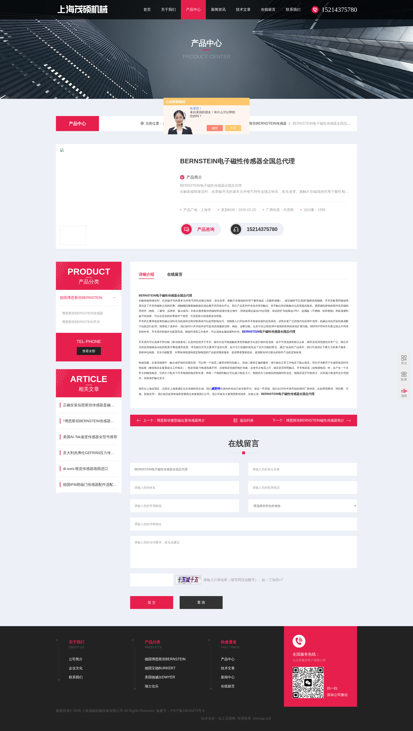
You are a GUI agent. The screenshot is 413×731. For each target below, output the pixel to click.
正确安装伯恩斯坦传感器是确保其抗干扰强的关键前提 (90, 405)
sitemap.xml (262, 718)
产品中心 (193, 10)
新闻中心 (228, 677)
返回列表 (247, 420)
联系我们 (293, 10)
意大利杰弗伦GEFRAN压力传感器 (90, 453)
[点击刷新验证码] (188, 580)
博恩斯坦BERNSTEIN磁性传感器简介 (315, 420)
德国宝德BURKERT (160, 668)
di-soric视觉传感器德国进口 (85, 469)
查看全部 (88, 351)
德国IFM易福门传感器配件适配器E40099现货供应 (90, 485)
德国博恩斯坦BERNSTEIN (81, 298)
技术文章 (243, 10)
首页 (147, 10)
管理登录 (244, 718)
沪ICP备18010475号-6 (187, 711)
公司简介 (76, 659)
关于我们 (168, 10)
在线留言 (268, 10)
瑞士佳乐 (152, 686)
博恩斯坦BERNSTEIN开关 (81, 322)
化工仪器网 (227, 718)
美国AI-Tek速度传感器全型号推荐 (90, 437)
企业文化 (76, 668)
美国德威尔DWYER (160, 677)
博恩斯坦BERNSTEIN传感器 (264, 123)
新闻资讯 (218, 10)
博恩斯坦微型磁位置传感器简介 (181, 420)
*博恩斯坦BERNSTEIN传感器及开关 (90, 421)
